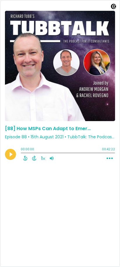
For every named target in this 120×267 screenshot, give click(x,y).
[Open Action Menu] (109, 158)
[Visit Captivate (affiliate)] (113, 7)
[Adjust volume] (51, 158)
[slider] (22, 153)
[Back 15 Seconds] (25, 158)
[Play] (10, 154)
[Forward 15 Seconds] (34, 158)
